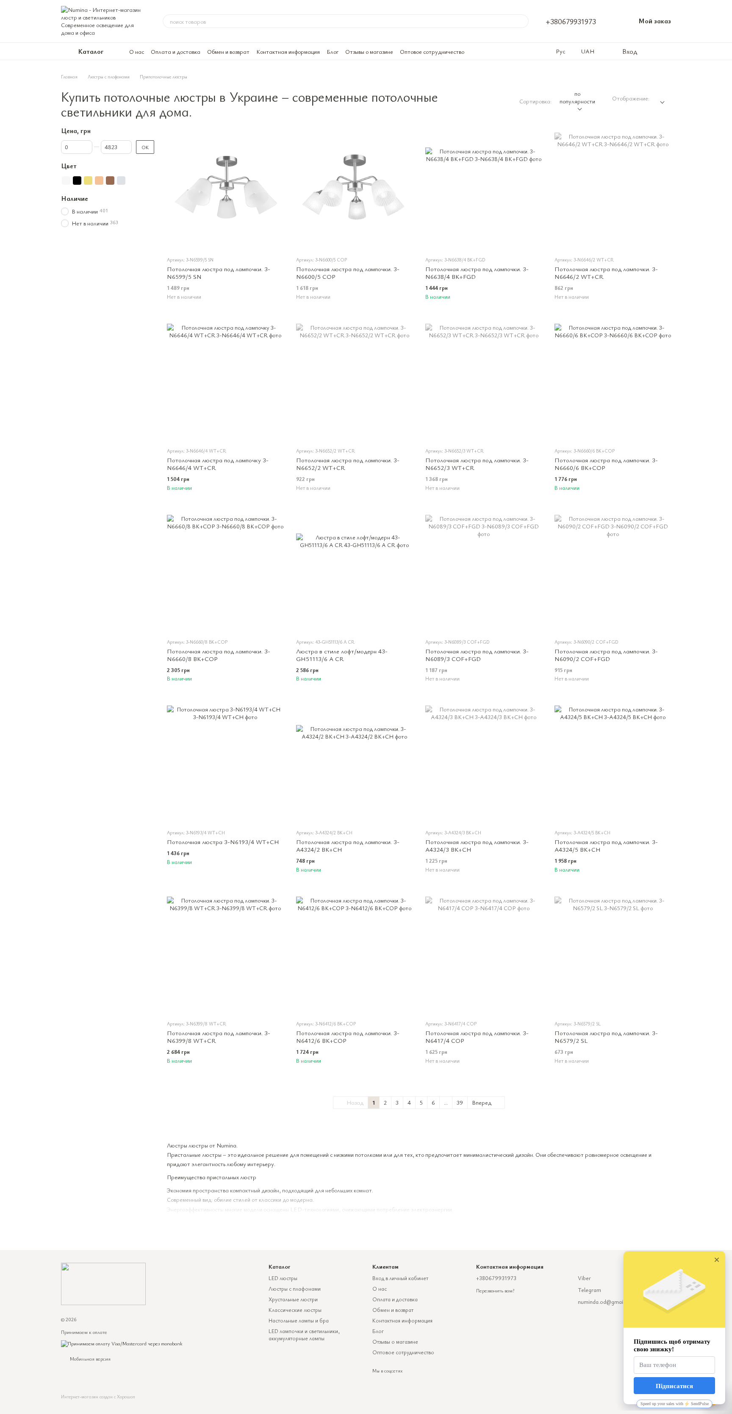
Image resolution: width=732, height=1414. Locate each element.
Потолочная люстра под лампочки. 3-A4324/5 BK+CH (606, 845)
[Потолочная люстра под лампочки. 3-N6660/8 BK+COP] (225, 573)
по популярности (577, 97)
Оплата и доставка (175, 51)
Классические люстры (295, 1310)
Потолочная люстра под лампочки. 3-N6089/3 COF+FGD (477, 655)
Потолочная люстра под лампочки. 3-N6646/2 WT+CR (606, 272)
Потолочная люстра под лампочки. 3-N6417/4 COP (477, 1036)
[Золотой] (88, 180)
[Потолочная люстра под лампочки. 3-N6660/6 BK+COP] (613, 382)
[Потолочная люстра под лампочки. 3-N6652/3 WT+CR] (483, 382)
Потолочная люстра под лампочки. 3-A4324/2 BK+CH (347, 845)
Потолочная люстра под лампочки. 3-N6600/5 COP (347, 272)
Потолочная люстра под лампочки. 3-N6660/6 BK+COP (606, 464)
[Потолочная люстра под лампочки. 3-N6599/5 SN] (225, 191)
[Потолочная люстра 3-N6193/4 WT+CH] (225, 764)
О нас (136, 51)
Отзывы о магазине (369, 51)
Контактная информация (288, 51)
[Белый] (66, 180)
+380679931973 (571, 21)
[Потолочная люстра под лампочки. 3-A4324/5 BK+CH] (613, 764)
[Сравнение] (667, 51)
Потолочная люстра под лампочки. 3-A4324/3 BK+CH (477, 845)
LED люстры (283, 1278)
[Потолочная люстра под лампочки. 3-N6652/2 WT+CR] (354, 382)
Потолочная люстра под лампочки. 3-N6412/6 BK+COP (347, 1036)
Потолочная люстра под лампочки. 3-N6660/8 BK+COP (218, 655)
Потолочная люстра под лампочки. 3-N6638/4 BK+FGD (477, 272)
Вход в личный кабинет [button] (400, 1278)
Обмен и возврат (228, 51)
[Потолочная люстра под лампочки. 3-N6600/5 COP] (354, 191)
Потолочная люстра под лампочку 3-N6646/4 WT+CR (218, 464)
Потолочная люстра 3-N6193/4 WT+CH (223, 841)
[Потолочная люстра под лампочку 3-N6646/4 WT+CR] (225, 382)
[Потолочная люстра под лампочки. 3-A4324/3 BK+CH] (483, 764)
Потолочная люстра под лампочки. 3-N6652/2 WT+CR (347, 464)
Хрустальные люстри (293, 1299)
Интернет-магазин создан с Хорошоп (98, 1397)
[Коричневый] (110, 180)
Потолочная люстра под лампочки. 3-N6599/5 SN (218, 272)
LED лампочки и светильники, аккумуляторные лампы (304, 1334)
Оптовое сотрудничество (432, 51)
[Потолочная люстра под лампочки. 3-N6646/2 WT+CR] (613, 191)
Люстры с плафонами (295, 1288)
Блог (332, 51)
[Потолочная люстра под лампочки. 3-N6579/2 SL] (613, 955)
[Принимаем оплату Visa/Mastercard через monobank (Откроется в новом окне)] (122, 1342)
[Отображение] (660, 99)
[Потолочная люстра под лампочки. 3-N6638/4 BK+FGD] (483, 191)
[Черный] (77, 180)
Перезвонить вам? (495, 1290)
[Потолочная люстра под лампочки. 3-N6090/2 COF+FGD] (613, 573)
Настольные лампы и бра (299, 1320)
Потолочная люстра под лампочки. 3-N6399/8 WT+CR (218, 1036)
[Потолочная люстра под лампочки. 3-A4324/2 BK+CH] (354, 764)
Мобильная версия (90, 1358)
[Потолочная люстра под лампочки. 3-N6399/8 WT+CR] (225, 955)
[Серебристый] (121, 180)
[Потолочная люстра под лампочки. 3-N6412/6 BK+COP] (354, 955)
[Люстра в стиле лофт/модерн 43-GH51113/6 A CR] (354, 573)
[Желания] (650, 51)
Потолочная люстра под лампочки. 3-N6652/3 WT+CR (477, 464)
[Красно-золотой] (99, 180)
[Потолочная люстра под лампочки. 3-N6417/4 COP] (483, 955)
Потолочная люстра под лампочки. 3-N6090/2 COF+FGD (606, 655)
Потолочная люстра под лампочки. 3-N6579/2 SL (606, 1036)
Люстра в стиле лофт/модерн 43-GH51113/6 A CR (342, 655)
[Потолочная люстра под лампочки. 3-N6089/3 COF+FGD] (483, 573)
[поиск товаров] (522, 21)
